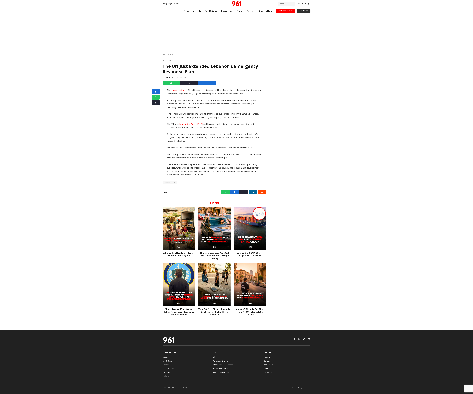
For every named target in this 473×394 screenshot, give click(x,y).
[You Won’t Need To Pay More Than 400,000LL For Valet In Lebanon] (250, 284)
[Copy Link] (189, 83)
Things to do (226, 11)
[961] (236, 3)
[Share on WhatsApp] (171, 83)
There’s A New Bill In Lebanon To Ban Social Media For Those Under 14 (214, 312)
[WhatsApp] (156, 97)
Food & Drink (211, 11)
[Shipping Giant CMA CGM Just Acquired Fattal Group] (250, 228)
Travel (239, 11)
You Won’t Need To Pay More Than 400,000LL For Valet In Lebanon (250, 312)
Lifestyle (197, 11)
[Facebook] (156, 91)
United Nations (177, 90)
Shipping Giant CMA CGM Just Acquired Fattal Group (250, 254)
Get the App (303, 11)
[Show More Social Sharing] (218, 83)
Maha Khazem (169, 77)
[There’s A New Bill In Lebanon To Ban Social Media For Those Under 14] (214, 284)
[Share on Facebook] (207, 83)
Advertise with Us (285, 11)
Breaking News (265, 11)
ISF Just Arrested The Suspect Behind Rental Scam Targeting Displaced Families (179, 312)
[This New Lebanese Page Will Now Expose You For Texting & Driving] (214, 228)
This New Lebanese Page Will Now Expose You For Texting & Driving (214, 256)
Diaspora (250, 11)
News (186, 11)
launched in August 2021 (191, 124)
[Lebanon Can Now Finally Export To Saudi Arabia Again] (179, 228)
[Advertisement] (236, 34)
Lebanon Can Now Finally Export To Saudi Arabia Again (179, 254)
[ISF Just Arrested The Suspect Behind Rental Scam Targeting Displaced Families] (179, 284)
